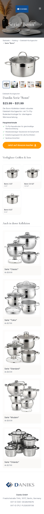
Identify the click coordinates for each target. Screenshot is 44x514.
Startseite (6, 40)
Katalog (15, 40)
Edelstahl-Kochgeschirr (28, 40)
